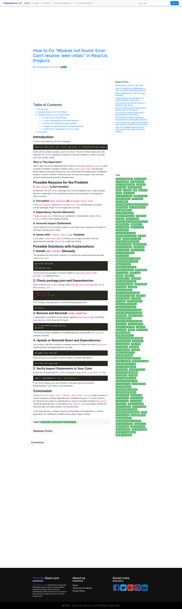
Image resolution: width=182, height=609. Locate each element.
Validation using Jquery (124, 270)
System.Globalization (124, 290)
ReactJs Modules (57, 422)
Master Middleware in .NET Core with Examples (130, 94)
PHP (135, 190)
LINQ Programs (121, 207)
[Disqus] (70, 473)
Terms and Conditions (82, 588)
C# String (141, 236)
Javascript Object (138, 384)
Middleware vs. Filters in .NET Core (129, 85)
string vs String (140, 179)
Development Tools (123, 384)
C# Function (120, 301)
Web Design (134, 347)
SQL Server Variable (139, 429)
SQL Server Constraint (124, 424)
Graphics (119, 276)
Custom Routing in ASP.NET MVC (128, 358)
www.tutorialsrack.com (84, 605)
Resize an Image (122, 273)
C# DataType (136, 298)
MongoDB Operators (123, 418)
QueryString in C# (122, 278)
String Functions (122, 256)
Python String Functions (125, 253)
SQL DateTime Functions (132, 238)
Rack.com (39, 585)
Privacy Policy (79, 591)
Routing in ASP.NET (123, 361)
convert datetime (122, 182)
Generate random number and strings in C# (132, 221)
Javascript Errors (122, 395)
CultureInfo (132, 287)
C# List (144, 412)
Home (27, 3)
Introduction (42, 109)
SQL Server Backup (123, 429)
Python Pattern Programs (125, 295)
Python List (141, 295)
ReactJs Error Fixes (70, 422)
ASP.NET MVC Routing (124, 355)
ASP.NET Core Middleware (125, 432)
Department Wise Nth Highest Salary (129, 338)
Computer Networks (123, 318)
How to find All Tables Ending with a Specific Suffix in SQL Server (129, 114)
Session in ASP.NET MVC (125, 327)
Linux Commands (139, 406)
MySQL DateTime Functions (126, 236)
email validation (122, 201)
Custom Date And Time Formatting (128, 310)
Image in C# (129, 276)
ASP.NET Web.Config (140, 361)
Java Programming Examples (126, 372)
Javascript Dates (122, 230)
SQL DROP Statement (123, 210)
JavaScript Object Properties (126, 389)
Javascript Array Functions (126, 307)
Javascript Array (122, 401)
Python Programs (122, 250)
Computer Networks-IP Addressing (129, 321)
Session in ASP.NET (135, 324)
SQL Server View (137, 398)
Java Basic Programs (137, 369)
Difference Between (123, 341)
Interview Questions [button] (62, 3)
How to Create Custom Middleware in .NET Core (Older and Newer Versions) (130, 89)
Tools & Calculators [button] (84, 3)
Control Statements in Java (126, 378)
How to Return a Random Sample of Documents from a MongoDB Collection (131, 119)
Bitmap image (135, 273)
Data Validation (141, 270)
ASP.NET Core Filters (123, 435)
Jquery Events (138, 341)
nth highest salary (137, 182)
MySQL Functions (140, 196)
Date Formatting (141, 284)
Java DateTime (121, 375)
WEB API (131, 330)
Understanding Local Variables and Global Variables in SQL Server (129, 99)
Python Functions (137, 250)
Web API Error (142, 330)
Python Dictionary (122, 298)
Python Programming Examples (127, 293)
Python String (139, 247)
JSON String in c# (122, 224)
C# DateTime (141, 216)
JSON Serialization (123, 332)
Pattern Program (132, 219)
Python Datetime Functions (126, 281)
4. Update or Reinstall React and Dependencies (63, 126)
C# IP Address (121, 315)
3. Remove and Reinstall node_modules (59, 123)
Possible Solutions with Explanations (53, 115)
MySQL (118, 193)
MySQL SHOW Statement (125, 216)
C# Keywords (121, 404)
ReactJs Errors (45, 422)
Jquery (118, 190)
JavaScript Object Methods (126, 392)
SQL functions (129, 193)
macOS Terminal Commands (126, 409)
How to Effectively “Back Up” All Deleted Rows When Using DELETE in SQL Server (131, 123)
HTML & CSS (135, 344)
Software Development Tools (126, 381)
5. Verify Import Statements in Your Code (60, 129)
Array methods (135, 401)
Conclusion (42, 132)
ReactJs (63, 67)
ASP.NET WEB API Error (124, 335)
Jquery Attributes (122, 227)
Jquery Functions (139, 244)
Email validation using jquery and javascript (132, 204)
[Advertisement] (91, 28)
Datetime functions (123, 199)
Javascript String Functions (126, 304)
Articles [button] (46, 3)
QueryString (136, 278)
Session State (121, 330)
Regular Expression (123, 264)
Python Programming (124, 247)
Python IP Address (135, 315)
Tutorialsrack (40, 67)
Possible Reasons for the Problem (52, 112)
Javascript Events (122, 344)
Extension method (134, 187)
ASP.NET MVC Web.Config (125, 364)
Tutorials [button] (35, 3)
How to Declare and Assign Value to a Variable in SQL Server (130, 104)
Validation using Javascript (126, 267)
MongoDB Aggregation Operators (128, 421)
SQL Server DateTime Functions (127, 241)
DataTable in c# (136, 224)
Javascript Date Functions (125, 233)
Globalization (121, 287)
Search (174, 3)
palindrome (141, 184)
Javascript (127, 190)
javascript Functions (123, 244)
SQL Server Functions (124, 196)
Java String (133, 375)
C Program (120, 219)
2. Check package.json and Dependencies (60, 120)
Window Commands (135, 404)
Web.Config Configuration (125, 367)
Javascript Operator (123, 387)
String (118, 238)
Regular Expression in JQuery (127, 261)
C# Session (140, 327)
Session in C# (121, 324)
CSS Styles (136, 350)
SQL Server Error (122, 398)
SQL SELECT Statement (124, 213)
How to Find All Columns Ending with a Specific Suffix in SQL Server (131, 109)
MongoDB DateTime (138, 415)
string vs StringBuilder (124, 179)
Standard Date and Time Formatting (129, 313)
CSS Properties (121, 347)
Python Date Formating (124, 284)
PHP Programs (137, 199)
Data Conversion (137, 227)
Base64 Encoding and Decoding (127, 412)
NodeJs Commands (123, 406)
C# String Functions (134, 301)
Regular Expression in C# (125, 352)
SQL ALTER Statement (137, 207)
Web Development (122, 350)
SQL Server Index (122, 415)
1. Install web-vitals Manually (54, 118)
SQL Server (143, 190)
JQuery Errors (136, 395)
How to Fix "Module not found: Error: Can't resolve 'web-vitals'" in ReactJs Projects (70, 55)
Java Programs (121, 369)
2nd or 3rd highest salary (125, 184)
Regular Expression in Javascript (128, 258)
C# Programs (121, 187)
